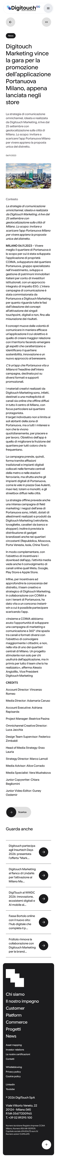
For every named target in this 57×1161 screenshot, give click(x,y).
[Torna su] (46, 1144)
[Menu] (48, 8)
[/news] (10, 22)
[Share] (46, 22)
